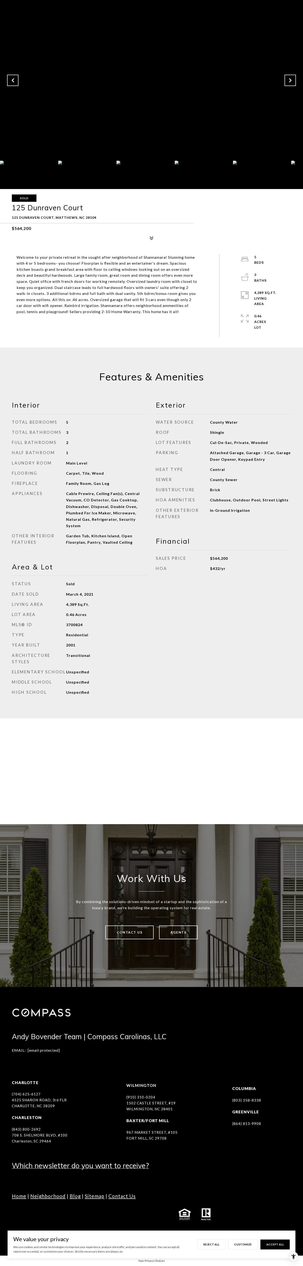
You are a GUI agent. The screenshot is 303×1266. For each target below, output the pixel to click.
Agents (178, 932)
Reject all (211, 1244)
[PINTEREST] (107, 1214)
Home (19, 1196)
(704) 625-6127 (26, 1094)
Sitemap (94, 1196)
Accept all (275, 1244)
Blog (75, 1196)
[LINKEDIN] (42, 1214)
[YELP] (94, 1214)
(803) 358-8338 (246, 1100)
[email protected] (44, 1050)
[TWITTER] (68, 1214)
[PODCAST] (81, 1214)
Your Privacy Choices (151, 1260)
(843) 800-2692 (26, 1129)
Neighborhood (48, 1196)
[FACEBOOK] (16, 1214)
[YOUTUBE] (55, 1214)
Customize (243, 1244)
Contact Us (129, 932)
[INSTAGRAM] (29, 1214)
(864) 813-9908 (246, 1123)
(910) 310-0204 (140, 1097)
